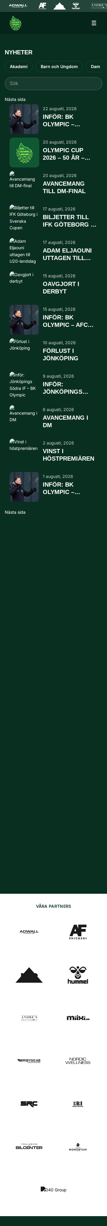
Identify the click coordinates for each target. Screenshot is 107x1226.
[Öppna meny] (93, 23)
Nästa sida (15, 99)
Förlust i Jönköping (60, 354)
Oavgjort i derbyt (61, 288)
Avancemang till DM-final (64, 187)
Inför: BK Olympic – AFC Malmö (65, 321)
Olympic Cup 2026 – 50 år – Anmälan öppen (69, 154)
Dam (95, 66)
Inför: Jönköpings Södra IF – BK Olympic (64, 388)
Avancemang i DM (65, 421)
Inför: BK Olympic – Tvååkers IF (62, 120)
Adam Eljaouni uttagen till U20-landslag (67, 254)
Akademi (19, 66)
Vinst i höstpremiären (68, 455)
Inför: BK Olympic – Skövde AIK (61, 488)
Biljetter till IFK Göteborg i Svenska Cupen (67, 221)
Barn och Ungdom (59, 66)
